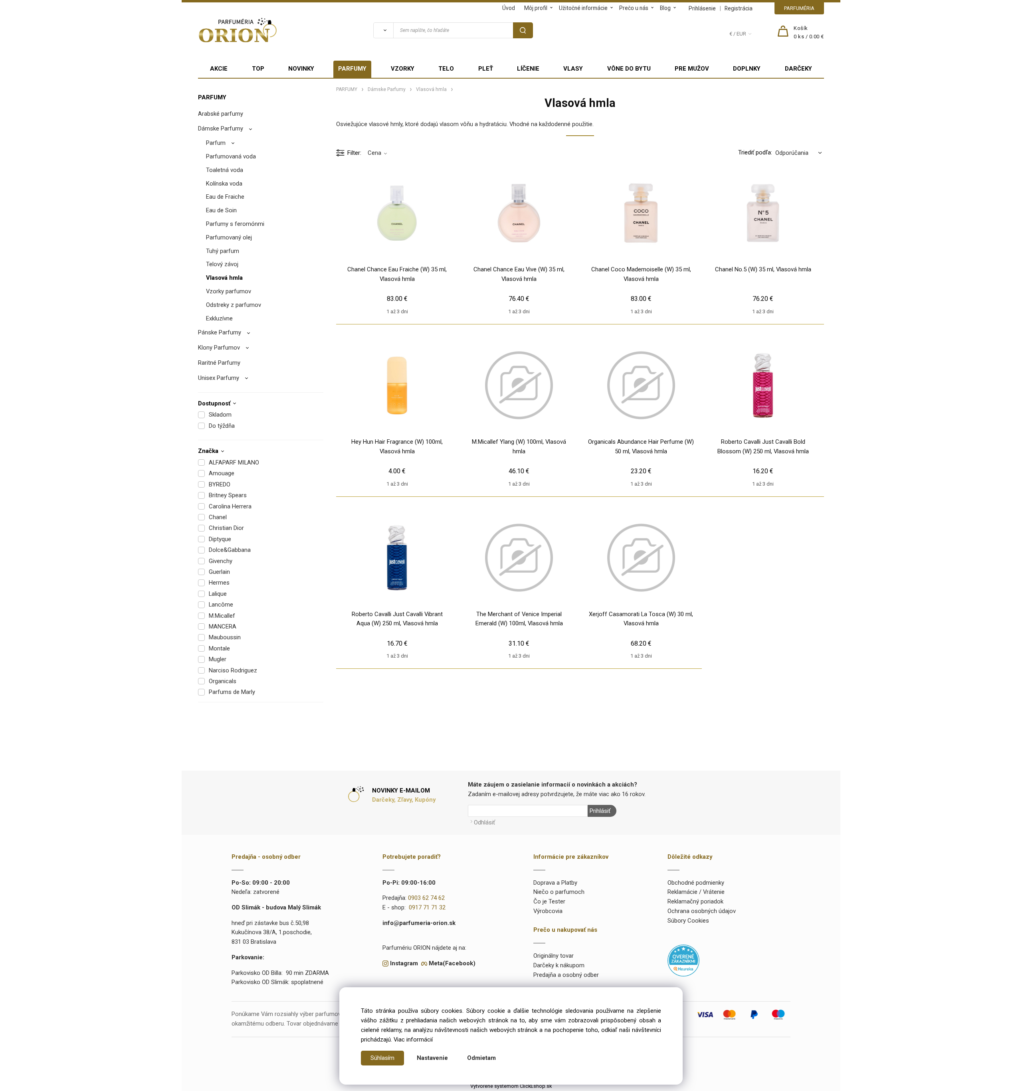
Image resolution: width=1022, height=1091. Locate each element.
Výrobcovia (547, 911)
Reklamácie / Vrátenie (696, 891)
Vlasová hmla (224, 277)
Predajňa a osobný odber (566, 974)
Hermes (219, 582)
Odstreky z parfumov (233, 304)
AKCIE (219, 68)
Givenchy (220, 561)
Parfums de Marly (232, 692)
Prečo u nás (633, 8)
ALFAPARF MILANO (234, 462)
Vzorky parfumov (228, 291)
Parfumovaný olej (229, 237)
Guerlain (219, 572)
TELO (446, 68)
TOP (258, 68)
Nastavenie (432, 1057)
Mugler (217, 659)
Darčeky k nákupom (558, 965)
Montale (219, 648)
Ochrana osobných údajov (701, 911)
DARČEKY (798, 68)
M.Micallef (222, 616)
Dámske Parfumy (220, 128)
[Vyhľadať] (383, 30)
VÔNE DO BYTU (629, 68)
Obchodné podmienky (695, 882)
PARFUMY (352, 68)
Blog (665, 8)
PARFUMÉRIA (799, 8)
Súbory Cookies (688, 920)
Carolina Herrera (230, 506)
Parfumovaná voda (231, 156)
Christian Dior (226, 528)
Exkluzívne (219, 318)
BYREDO (219, 484)
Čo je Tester (549, 901)
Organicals (222, 681)
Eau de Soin (221, 210)
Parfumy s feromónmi (235, 223)
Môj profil (535, 8)
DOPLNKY (747, 68)
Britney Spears (228, 495)
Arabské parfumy (220, 113)
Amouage (221, 473)
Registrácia (739, 8)
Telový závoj (222, 264)
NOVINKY (301, 68)
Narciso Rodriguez (233, 670)
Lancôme (221, 604)
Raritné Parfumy (219, 362)
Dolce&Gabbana (230, 550)
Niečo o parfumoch (558, 891)
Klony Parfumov (219, 347)
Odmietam (481, 1057)
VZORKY (402, 68)
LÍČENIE (528, 68)
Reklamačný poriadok (695, 901)
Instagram (404, 963)
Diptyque (220, 539)
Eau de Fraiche (225, 196)
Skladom (220, 414)
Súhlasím (382, 1057)
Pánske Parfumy (219, 332)
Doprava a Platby (555, 882)
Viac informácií (413, 1039)
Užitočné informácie (583, 8)
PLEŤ (485, 68)
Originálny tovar (553, 955)
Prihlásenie (702, 8)
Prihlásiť (600, 810)
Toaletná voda (224, 170)
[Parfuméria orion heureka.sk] (683, 960)
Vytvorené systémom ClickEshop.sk (511, 1086)
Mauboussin (225, 637)
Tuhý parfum (222, 251)
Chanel (218, 517)
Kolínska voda (224, 183)
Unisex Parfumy (218, 377)
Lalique (218, 594)
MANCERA (222, 626)
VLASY (573, 68)
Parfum (216, 142)
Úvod (508, 8)
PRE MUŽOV (692, 68)
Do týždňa (222, 426)
